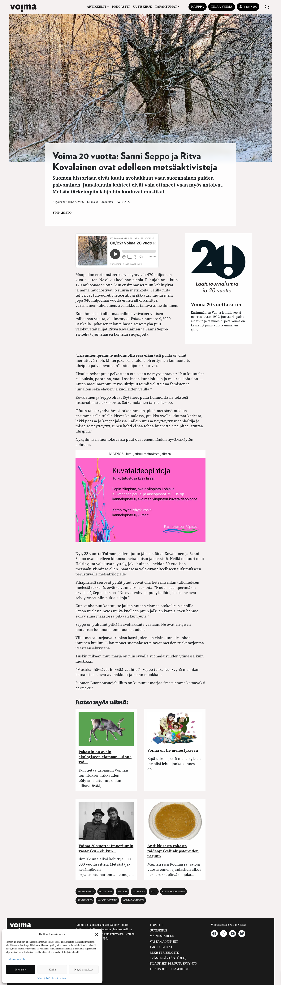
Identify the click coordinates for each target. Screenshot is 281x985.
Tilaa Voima (221, 6)
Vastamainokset (164, 941)
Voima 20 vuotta (133, 900)
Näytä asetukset (83, 969)
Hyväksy (20, 969)
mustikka (138, 891)
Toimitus (157, 925)
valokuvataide (107, 900)
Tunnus (250, 6)
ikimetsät (105, 891)
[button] (97, 934)
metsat (122, 891)
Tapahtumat (166, 6)
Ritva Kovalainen (173, 891)
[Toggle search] (267, 7)
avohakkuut (85, 891)
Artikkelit (96, 6)
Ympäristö (62, 212)
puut (153, 891)
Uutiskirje (142, 6)
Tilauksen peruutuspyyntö (173, 963)
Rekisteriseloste (59, 978)
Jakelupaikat (161, 947)
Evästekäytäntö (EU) (168, 958)
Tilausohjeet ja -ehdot (169, 969)
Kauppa (197, 6)
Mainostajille (162, 936)
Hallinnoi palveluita (16, 959)
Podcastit (121, 6)
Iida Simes (76, 202)
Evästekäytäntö (43, 978)
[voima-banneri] (140, 499)
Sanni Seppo (85, 900)
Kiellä (52, 969)
